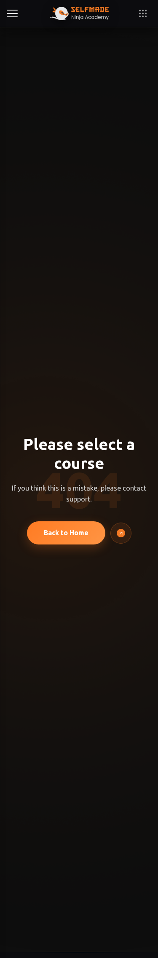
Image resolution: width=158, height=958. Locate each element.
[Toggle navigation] (13, 13)
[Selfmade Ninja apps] (142, 13)
